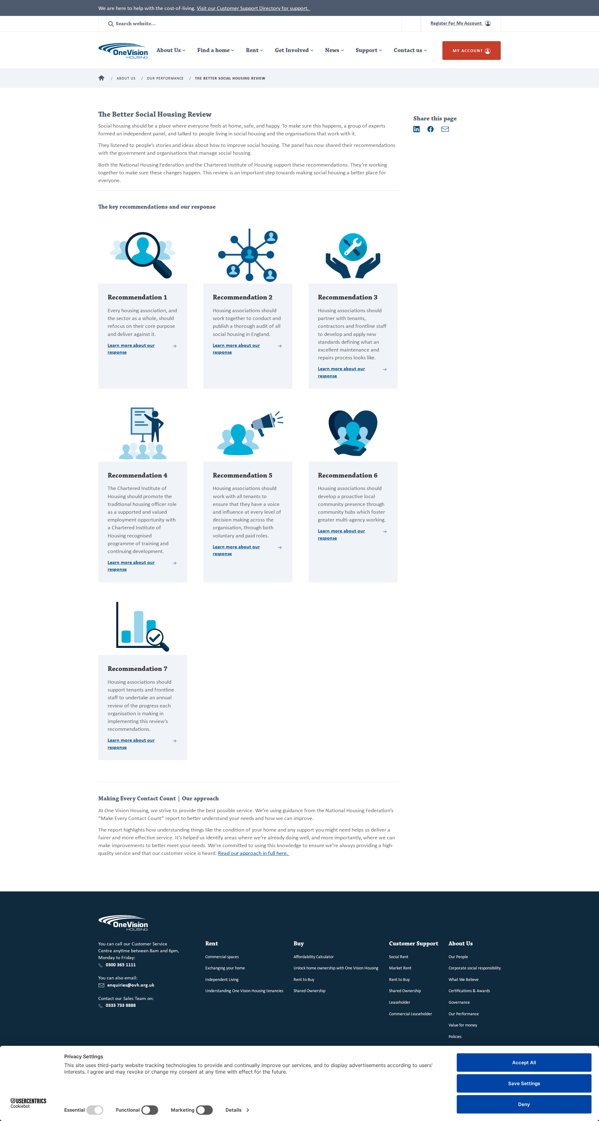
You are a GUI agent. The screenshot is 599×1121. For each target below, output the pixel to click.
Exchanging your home (225, 968)
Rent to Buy (304, 979)
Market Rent (400, 968)
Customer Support (413, 943)
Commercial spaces (222, 956)
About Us (169, 50)
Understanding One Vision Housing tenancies (244, 990)
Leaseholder (399, 1002)
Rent (252, 50)
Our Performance (165, 78)
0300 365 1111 (121, 964)
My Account (469, 50)
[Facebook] (430, 129)
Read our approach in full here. (254, 853)
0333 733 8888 (121, 1005)
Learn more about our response (131, 348)
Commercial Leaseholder (410, 1014)
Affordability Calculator (314, 956)
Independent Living (222, 979)
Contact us (408, 50)
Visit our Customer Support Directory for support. (253, 8)
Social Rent (398, 956)
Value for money (463, 1025)
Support (366, 50)
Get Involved (292, 50)
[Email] (445, 129)
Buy (299, 943)
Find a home (213, 50)
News (332, 50)
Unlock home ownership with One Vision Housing (336, 968)
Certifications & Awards (469, 990)
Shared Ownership (309, 990)
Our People (458, 956)
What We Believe (464, 979)
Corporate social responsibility (475, 968)
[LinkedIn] (416, 129)
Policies (455, 1036)
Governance (459, 1002)
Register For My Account (457, 22)
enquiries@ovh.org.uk (130, 984)
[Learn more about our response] (142, 254)
